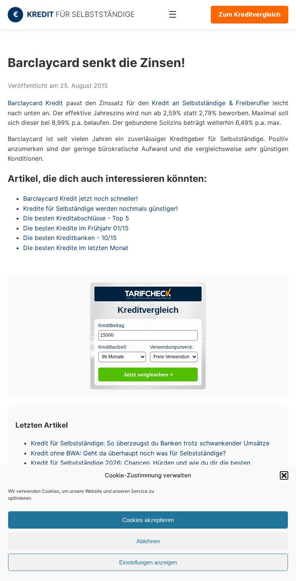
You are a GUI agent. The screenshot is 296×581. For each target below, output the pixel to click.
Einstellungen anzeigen (148, 562)
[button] (284, 475)
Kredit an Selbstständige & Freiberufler (210, 103)
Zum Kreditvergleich (250, 14)
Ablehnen (148, 541)
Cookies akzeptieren (148, 520)
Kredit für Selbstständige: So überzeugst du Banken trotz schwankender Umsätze (150, 443)
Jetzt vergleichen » (148, 374)
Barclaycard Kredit (35, 103)
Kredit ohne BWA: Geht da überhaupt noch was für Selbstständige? (128, 453)
